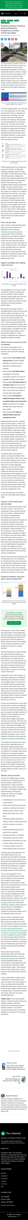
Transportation (5, 22)
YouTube (4, 1184)
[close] (26, 4)
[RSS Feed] (17, 9)
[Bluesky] (10, 9)
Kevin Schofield (15, 660)
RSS (2, 1186)
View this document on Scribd (14, 1050)
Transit (16, 20)
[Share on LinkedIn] (9, 39)
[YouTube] (16, 9)
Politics (3, 20)
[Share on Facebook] (5, 39)
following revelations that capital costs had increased (11, 232)
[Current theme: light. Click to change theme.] (21, 13)
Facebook (4, 1178)
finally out (23, 65)
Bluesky (3, 1173)
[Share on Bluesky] (2, 39)
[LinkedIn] (14, 9)
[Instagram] (11, 9)
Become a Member (14, 623)
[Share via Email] (16, 39)
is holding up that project (13, 859)
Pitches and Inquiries (7, 1205)
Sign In (16, 13)
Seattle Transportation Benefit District (13, 738)
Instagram (4, 1176)
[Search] (19, 13)
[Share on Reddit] (12, 39)
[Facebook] (13, 9)
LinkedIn (3, 1181)
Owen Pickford (6, 35)
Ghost (18, 1216)
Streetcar (10, 20)
